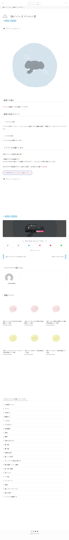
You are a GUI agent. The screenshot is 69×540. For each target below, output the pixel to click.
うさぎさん (8, 424)
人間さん (7, 412)
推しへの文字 (9, 457)
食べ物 (7, 445)
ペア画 (7, 477)
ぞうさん (7, 20)
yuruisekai (11, 283)
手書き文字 (8, 453)
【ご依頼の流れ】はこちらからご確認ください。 (17, 172)
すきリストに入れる (12, 28)
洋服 (6, 485)
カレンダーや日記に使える (13, 461)
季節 (6, 436)
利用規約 (5, 107)
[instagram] (33, 531)
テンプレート (9, 481)
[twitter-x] (31, 531)
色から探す (8, 493)
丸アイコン (13, 20)
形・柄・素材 (9, 469)
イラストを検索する (11, 497)
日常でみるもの (9, 441)
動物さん (7, 417)
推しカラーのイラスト (11, 489)
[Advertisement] (34, 198)
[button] (8, 245)
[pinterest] (37, 531)
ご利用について (9, 404)
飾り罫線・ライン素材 (11, 465)
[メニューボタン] (66, 3)
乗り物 (7, 449)
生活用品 (7, 429)
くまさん (7, 421)
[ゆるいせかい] (35, 3)
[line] (35, 531)
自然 (6, 433)
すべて (7, 409)
